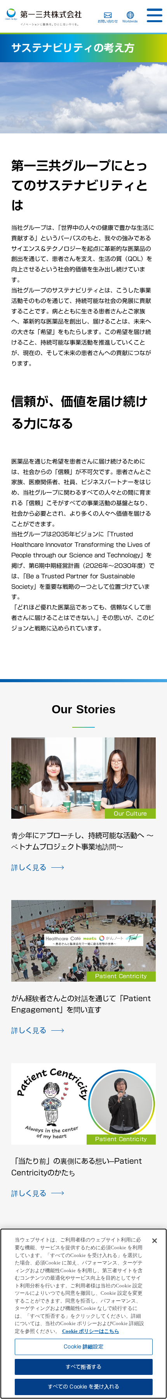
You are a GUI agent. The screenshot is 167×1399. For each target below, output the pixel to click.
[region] (83, 1313)
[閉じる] (154, 1240)
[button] (154, 16)
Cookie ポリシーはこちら (90, 1331)
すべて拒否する (83, 1366)
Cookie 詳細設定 (83, 1346)
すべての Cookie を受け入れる (83, 1386)
